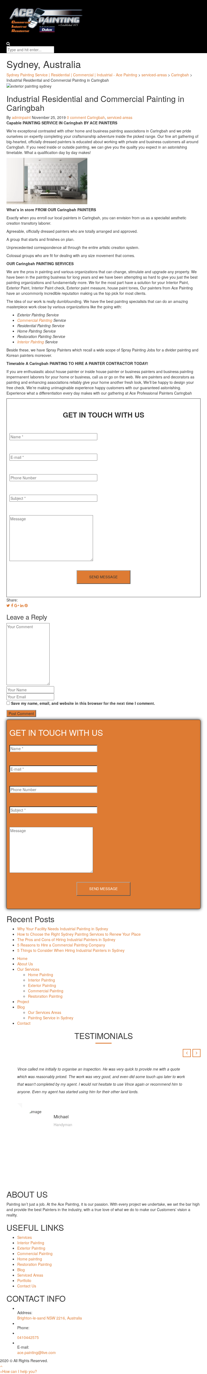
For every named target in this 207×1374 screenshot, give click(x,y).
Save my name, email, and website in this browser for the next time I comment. (83, 703)
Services (24, 1237)
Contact (23, 1023)
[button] (18, 1371)
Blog (21, 1007)
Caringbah (96, 117)
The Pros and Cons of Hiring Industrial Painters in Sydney (66, 939)
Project (23, 1001)
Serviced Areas (30, 1275)
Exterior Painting (42, 985)
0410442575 (28, 1337)
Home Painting (40, 974)
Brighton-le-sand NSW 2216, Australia (49, 1318)
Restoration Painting (45, 996)
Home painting (29, 1259)
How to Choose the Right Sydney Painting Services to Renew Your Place (79, 934)
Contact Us (26, 1285)
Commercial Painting (34, 320)
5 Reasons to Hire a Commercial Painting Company (61, 945)
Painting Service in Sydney (50, 1017)
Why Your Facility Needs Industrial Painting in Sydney (63, 928)
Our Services (28, 969)
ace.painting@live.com (36, 1352)
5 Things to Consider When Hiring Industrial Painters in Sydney (71, 950)
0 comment (76, 117)
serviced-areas (119, 117)
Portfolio (24, 1280)
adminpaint (21, 117)
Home (22, 958)
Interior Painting (30, 341)
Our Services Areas (44, 1012)
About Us (25, 963)
